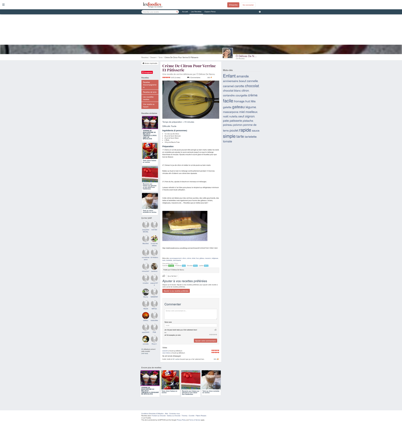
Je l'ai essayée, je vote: (172, 335)
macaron (208, 258)
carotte (239, 86)
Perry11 (154, 347)
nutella (233, 116)
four (197, 258)
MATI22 (154, 311)
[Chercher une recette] (177, 12)
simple (229, 136)
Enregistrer (148, 72)
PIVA (154, 335)
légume (251, 107)
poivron (237, 125)
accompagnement (176, 258)
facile (228, 100)
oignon (250, 116)
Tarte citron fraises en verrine (149, 164)
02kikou (145, 323)
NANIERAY (154, 300)
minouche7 (145, 274)
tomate (227, 141)
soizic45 (165, 351)
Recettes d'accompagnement (149, 84)
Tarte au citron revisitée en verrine (149, 214)
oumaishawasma (145, 261)
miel (242, 111)
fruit (247, 101)
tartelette (169, 260)
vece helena (166, 353)
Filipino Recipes (201, 419)
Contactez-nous (174, 417)
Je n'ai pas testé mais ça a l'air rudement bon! (180, 330)
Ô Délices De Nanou (248, 56)
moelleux (251, 111)
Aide (166, 417)
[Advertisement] (201, 30)
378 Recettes (240, 58)
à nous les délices (154, 247)
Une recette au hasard (148, 105)
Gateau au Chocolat (173, 419)
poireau (227, 125)
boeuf (242, 81)
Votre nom (168, 322)
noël (225, 116)
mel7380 (154, 232)
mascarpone (230, 112)
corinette (146, 347)
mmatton (146, 286)
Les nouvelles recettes (148, 98)
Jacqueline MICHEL (145, 233)
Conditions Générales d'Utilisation (152, 417)
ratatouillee (154, 323)
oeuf (241, 116)
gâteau (202, 258)
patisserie (236, 120)
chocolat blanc (232, 90)
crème (189, 258)
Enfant (229, 75)
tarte (163, 260)
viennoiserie (177, 260)
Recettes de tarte (149, 92)
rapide (245, 130)
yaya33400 (145, 335)
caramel (228, 86)
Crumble (191, 419)
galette (227, 107)
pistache (248, 120)
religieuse (215, 258)
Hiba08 (145, 311)
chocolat (252, 85)
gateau (238, 106)
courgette (241, 95)
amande (242, 76)
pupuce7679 (154, 287)
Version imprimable (150, 63)
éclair (193, 258)
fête (253, 101)
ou (165, 332)
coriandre (229, 95)
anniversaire (230, 81)
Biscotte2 (146, 246)
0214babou (154, 260)
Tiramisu (184, 419)
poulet (234, 130)
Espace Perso (210, 12)
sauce (255, 130)
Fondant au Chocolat (159, 419)
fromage (239, 101)
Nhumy (145, 300)
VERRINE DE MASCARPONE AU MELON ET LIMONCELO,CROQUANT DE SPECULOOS (150, 137)
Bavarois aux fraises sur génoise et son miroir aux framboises (150, 189)
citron (184, 258)
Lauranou (154, 274)
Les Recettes (196, 12)
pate (226, 120)
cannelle (252, 81)
